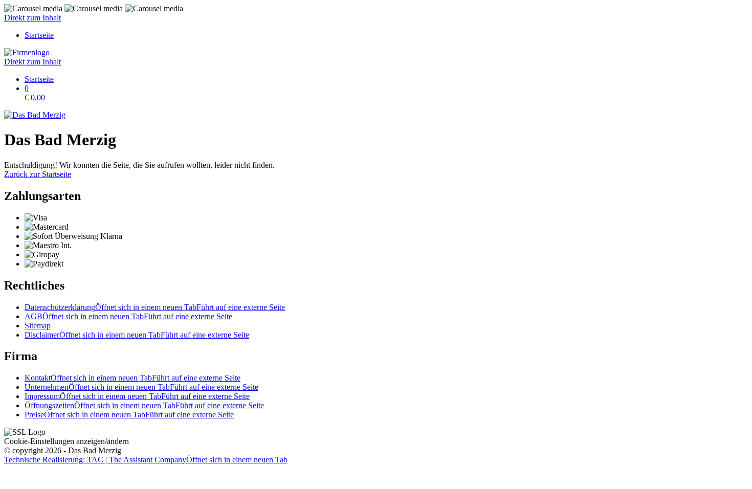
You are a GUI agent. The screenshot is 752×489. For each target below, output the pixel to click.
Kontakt (132, 377)
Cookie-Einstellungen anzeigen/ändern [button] (66, 441)
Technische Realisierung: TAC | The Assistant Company (145, 459)
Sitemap (38, 325)
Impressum (137, 396)
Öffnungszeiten (144, 405)
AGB (128, 316)
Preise (129, 414)
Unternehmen (141, 387)
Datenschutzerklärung (155, 307)
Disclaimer (137, 334)
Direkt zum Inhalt (32, 17)
